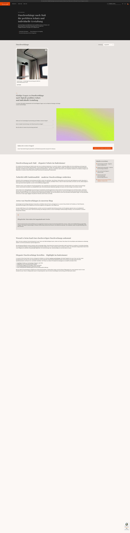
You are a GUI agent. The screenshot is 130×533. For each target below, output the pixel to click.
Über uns (25, 3)
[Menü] (128, 523)
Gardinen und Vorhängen (55, 258)
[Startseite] (5, 4)
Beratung (20, 3)
